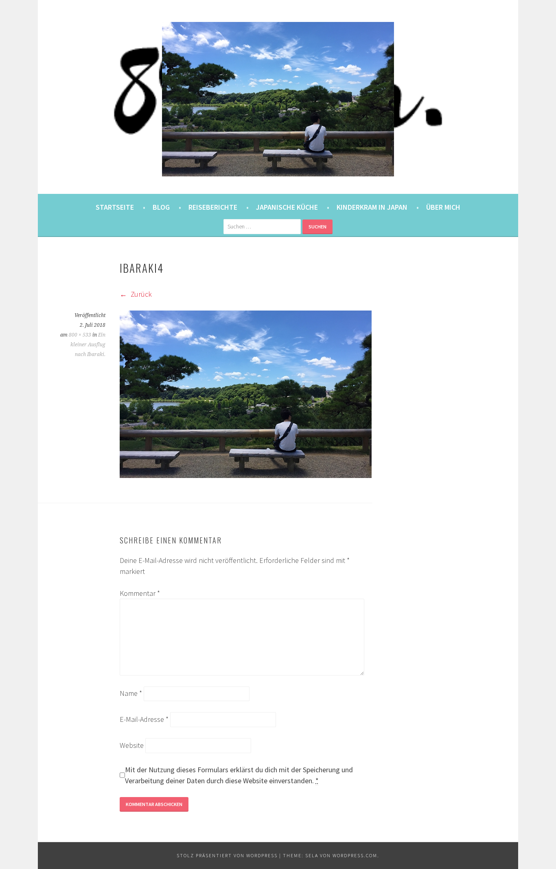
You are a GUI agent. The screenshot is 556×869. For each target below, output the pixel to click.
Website (132, 745)
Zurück (140, 294)
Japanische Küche (287, 207)
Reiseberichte (212, 207)
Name (131, 693)
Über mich (443, 207)
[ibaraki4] (246, 475)
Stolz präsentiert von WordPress (227, 855)
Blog (161, 207)
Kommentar (140, 593)
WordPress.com (355, 855)
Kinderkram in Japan (372, 207)
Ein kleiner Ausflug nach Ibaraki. (87, 344)
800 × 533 (80, 335)
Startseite (115, 207)
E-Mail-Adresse (144, 719)
